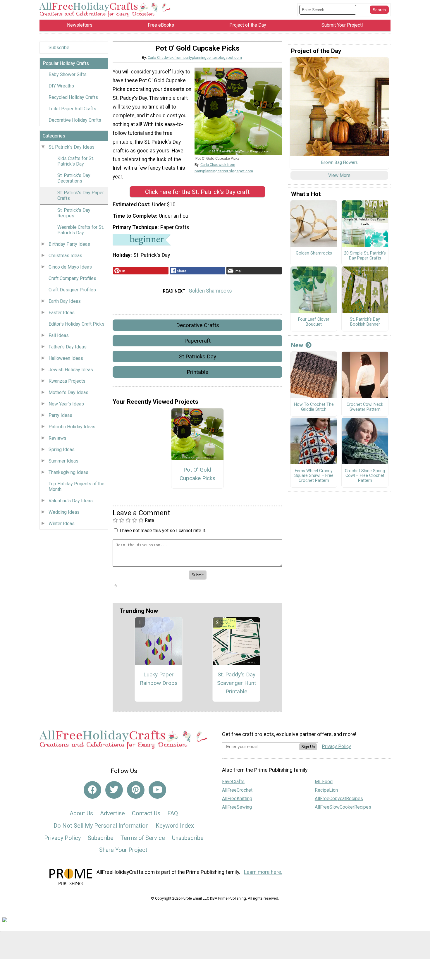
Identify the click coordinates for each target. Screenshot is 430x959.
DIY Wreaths (61, 86)
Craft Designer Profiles (72, 290)
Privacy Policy (62, 837)
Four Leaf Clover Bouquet (313, 322)
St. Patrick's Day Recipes (73, 213)
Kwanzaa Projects (67, 381)
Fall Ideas (59, 335)
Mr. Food (324, 781)
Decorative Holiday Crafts (75, 120)
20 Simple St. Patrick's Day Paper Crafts (365, 256)
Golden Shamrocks (210, 291)
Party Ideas (60, 415)
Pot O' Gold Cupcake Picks (197, 474)
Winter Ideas (62, 523)
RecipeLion (326, 790)
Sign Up (308, 747)
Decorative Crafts (197, 325)
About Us (81, 813)
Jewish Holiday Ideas (71, 369)
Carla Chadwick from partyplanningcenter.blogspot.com (195, 57)
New (297, 345)
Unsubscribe (188, 837)
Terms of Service (143, 837)
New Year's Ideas (66, 404)
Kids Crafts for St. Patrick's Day (75, 161)
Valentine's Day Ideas (71, 500)
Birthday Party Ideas (69, 244)
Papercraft (197, 340)
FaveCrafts (233, 781)
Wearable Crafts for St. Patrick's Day (80, 230)
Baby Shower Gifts (68, 74)
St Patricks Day (197, 356)
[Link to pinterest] (136, 790)
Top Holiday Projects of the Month (76, 486)
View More (339, 175)
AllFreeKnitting (237, 798)
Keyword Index (175, 825)
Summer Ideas (63, 461)
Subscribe (59, 47)
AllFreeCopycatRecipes (339, 798)
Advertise (112, 813)
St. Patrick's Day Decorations (73, 178)
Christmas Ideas (65, 255)
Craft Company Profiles (72, 278)
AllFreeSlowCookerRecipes (343, 807)
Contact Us (146, 813)
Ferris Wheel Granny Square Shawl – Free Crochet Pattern (313, 476)
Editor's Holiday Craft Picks (76, 324)
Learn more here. (263, 872)
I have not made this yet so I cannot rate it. (163, 530)
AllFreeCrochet (237, 790)
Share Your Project (123, 849)
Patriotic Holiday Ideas (72, 426)
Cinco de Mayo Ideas (70, 267)
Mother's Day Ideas (68, 392)
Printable (197, 372)
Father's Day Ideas (68, 347)
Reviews (57, 438)
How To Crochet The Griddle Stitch (314, 407)
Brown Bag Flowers (339, 162)
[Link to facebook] (92, 790)
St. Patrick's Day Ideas (71, 147)
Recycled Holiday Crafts (73, 97)
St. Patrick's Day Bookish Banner (365, 322)
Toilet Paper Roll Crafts (72, 108)
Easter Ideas (62, 312)
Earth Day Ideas (65, 301)
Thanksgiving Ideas (68, 472)
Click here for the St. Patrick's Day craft (197, 191)
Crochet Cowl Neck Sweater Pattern (365, 407)
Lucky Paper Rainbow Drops (159, 678)
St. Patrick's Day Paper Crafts (80, 195)
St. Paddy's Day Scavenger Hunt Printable (236, 683)
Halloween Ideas (66, 358)
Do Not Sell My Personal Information (101, 825)
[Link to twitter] (114, 790)
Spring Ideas (62, 449)
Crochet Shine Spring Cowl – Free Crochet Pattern (365, 476)
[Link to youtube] (157, 790)
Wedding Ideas (64, 512)
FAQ (172, 813)
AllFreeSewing (237, 807)
